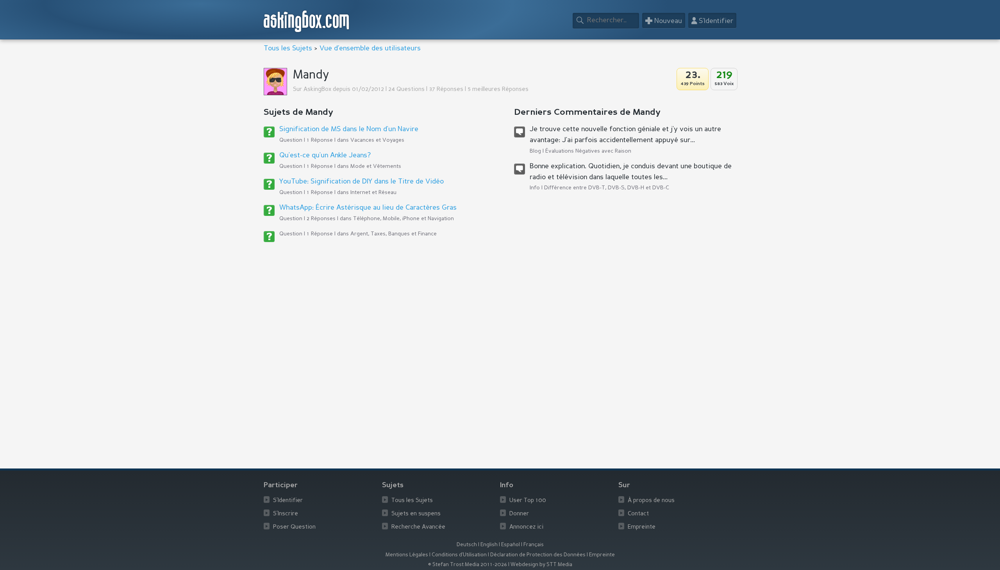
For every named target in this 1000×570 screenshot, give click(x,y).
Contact (638, 514)
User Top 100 (527, 501)
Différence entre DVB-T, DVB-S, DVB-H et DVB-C (606, 188)
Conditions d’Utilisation (459, 555)
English (489, 544)
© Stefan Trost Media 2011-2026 (467, 564)
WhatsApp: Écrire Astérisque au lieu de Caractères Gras (368, 207)
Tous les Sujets (288, 48)
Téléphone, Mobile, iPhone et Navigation (403, 218)
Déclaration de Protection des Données (538, 555)
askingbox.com (307, 21)
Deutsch (467, 544)
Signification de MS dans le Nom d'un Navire (348, 129)
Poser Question (294, 527)
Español (510, 544)
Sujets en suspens (416, 514)
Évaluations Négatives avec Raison (588, 151)
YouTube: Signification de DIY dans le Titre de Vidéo (361, 181)
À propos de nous (651, 501)
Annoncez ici (526, 527)
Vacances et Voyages (377, 140)
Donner (519, 514)
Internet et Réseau (373, 192)
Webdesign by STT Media (541, 564)
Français (533, 544)
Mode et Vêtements (375, 166)
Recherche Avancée (418, 527)
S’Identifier (288, 501)
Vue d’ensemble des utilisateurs (370, 48)
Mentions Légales (407, 555)
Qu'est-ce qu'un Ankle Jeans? (325, 155)
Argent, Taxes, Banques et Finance (393, 234)
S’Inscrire (285, 514)
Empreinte (641, 527)
